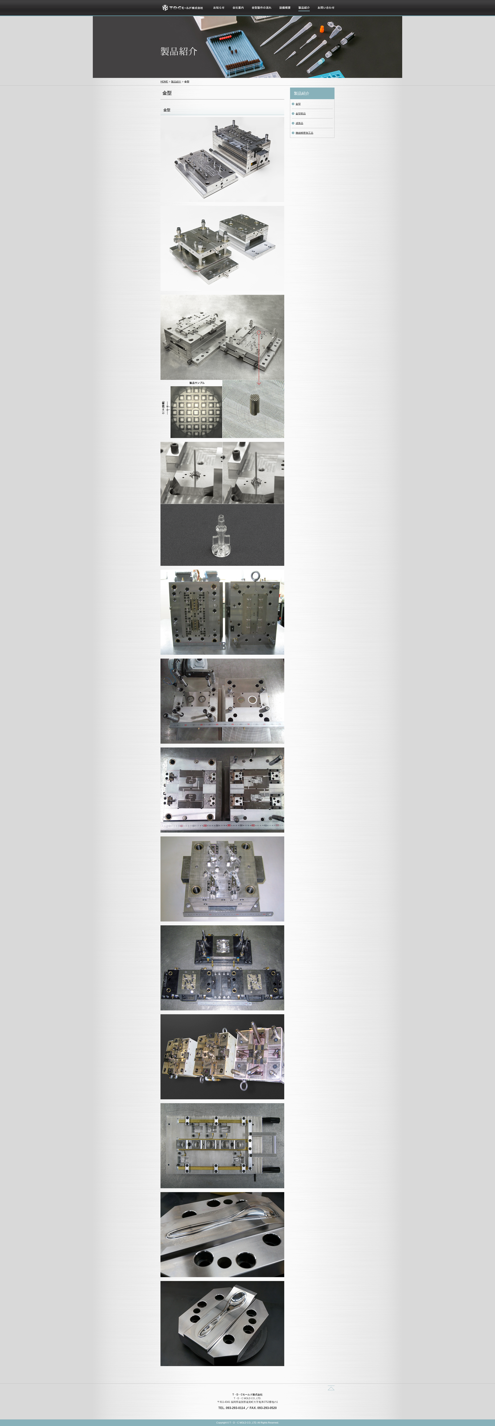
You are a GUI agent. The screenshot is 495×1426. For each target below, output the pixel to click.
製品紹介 (303, 12)
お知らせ (218, 12)
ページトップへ (331, 1388)
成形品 (299, 123)
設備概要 (284, 12)
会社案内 (237, 12)
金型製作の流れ (260, 12)
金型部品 (301, 113)
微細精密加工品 (304, 132)
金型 (298, 103)
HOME (164, 81)
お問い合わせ (325, 12)
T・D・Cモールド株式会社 (182, 7)
